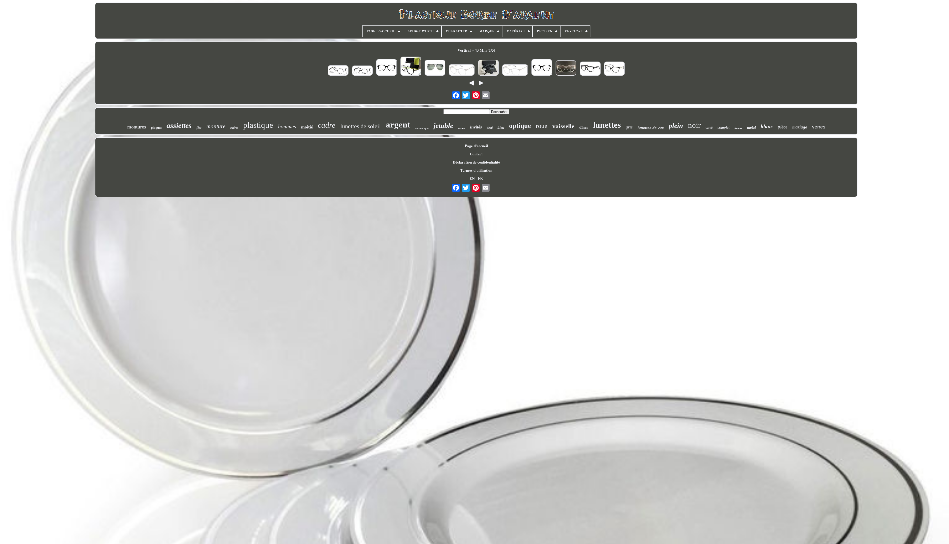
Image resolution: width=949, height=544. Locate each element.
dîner (583, 127)
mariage (799, 127)
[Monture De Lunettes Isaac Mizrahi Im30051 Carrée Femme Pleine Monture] (515, 70)
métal (751, 127)
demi (490, 127)
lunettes (607, 124)
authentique (422, 128)
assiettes (179, 125)
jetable (443, 125)
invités (476, 127)
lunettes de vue (651, 128)
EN (472, 178)
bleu (500, 127)
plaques (156, 127)
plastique (258, 125)
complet (723, 127)
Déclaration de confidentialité (476, 162)
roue (541, 125)
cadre (326, 125)
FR (480, 178)
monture (215, 126)
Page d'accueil (476, 145)
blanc (767, 126)
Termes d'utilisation (476, 170)
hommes (287, 126)
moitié (307, 127)
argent (398, 124)
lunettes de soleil (360, 126)
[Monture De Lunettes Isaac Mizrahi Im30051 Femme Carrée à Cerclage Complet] (462, 70)
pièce (782, 126)
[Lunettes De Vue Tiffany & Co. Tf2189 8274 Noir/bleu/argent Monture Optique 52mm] (614, 69)
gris (629, 127)
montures (136, 126)
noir (694, 125)
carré (709, 127)
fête (198, 127)
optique (520, 125)
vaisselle (563, 126)
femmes (738, 128)
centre (461, 128)
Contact (476, 154)
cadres (234, 127)
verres (818, 126)
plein (676, 125)
